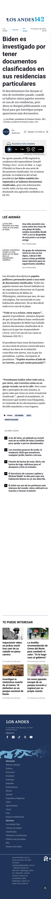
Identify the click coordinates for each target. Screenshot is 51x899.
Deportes (10, 783)
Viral (8, 813)
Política (9, 768)
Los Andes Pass (13, 824)
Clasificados (11, 832)
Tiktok (19, 737)
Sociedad (10, 776)
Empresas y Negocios (15, 798)
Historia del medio (14, 846)
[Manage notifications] (45, 888)
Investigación (11, 420)
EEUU (29, 415)
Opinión (9, 794)
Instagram (13, 737)
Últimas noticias (13, 765)
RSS (8, 843)
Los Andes (4, 30)
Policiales (10, 779)
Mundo (15, 30)
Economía (10, 772)
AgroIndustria (12, 806)
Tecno (8, 809)
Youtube (31, 737)
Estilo (8, 802)
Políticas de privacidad (16, 839)
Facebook (7, 737)
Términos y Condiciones (16, 835)
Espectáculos (11, 787)
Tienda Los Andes (14, 828)
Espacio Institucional (15, 817)
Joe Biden (19, 415)
